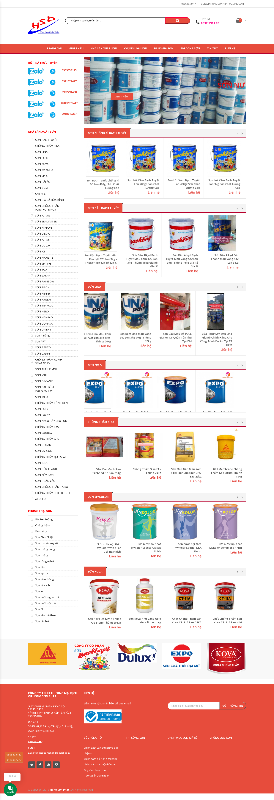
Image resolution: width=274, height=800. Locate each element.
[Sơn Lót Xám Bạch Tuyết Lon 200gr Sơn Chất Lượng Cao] (144, 158)
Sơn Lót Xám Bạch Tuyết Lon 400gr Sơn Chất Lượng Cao (185, 183)
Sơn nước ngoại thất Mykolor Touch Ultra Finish (107, 547)
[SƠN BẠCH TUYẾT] (92, 657)
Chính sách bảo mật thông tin (100, 764)
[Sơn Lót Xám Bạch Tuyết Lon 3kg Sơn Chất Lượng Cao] (225, 158)
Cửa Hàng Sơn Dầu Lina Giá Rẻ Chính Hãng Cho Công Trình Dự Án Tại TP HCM (226, 339)
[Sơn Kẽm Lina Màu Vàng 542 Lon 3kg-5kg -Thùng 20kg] (144, 311)
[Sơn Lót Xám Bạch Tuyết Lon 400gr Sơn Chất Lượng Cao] (185, 158)
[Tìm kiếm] (177, 20)
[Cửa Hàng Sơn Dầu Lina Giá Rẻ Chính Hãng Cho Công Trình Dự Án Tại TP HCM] (225, 311)
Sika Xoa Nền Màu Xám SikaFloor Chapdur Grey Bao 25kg (226, 472)
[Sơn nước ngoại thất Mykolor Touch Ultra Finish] (104, 521)
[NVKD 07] (53, 82)
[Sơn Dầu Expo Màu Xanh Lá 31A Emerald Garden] (185, 390)
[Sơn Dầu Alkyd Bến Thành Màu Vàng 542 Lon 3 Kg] (225, 233)
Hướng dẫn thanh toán (96, 775)
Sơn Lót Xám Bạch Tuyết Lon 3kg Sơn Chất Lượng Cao (226, 183)
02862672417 (188, 3)
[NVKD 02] (53, 115)
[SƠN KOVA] (226, 658)
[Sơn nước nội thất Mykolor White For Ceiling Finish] (144, 521)
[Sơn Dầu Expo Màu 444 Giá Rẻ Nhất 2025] (225, 390)
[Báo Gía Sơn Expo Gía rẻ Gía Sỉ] (104, 390)
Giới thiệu (76, 48)
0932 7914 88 (210, 23)
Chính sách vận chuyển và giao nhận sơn (101, 750)
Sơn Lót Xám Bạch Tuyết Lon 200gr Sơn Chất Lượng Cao (145, 183)
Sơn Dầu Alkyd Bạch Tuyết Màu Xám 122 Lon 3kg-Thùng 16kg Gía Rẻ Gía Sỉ (145, 260)
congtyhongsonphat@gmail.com (222, 3)
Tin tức (212, 48)
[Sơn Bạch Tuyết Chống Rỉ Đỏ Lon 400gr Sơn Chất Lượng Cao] (104, 158)
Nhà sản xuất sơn (104, 48)
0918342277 (14, 760)
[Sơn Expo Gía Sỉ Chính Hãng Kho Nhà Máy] (144, 390)
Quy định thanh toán (95, 770)
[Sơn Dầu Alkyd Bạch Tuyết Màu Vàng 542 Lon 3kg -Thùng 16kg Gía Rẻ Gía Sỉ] (185, 233)
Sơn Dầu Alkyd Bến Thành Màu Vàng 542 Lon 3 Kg (228, 258)
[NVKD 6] (53, 71)
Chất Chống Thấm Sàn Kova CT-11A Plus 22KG (227, 620)
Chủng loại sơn (135, 48)
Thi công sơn (190, 48)
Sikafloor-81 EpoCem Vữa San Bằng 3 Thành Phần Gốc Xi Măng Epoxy (104, 472)
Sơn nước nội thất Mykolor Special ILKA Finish (228, 547)
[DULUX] (137, 653)
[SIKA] (47, 654)
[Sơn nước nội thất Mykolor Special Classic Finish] (185, 521)
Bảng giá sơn (163, 48)
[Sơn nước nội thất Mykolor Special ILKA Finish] (225, 521)
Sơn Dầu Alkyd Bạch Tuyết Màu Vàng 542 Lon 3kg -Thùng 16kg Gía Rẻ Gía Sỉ (185, 260)
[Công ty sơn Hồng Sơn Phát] (44, 26)
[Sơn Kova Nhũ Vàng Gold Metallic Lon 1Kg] (185, 596)
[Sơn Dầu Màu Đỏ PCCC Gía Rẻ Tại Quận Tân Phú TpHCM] (185, 311)
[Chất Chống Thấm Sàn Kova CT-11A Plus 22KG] (225, 596)
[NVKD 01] (53, 93)
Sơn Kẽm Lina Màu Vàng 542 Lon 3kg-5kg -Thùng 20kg (145, 337)
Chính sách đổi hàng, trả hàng (100, 759)
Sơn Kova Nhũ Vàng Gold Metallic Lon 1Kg (185, 620)
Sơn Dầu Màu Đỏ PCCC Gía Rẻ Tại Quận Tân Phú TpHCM (185, 337)
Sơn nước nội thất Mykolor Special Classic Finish (186, 547)
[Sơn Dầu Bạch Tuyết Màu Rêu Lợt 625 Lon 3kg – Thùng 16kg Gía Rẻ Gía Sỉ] (104, 233)
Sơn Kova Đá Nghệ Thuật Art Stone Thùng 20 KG (144, 620)
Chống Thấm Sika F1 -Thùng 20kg (187, 471)
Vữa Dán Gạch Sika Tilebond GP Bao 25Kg (147, 471)
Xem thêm (115, 96)
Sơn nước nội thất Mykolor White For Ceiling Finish (149, 547)
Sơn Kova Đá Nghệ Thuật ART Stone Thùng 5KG (104, 620)
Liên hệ (230, 48)
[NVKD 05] (53, 104)
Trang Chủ (54, 48)
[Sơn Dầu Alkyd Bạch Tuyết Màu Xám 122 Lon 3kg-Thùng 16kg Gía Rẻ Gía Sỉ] (144, 233)
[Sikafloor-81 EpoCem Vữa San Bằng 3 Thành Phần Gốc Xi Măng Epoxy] (104, 447)
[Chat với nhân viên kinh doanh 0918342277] (36, 71)
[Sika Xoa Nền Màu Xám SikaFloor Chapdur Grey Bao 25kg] (225, 447)
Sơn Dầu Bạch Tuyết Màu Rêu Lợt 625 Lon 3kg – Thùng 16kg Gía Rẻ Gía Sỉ (104, 259)
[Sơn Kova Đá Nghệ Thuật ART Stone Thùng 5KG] (104, 596)
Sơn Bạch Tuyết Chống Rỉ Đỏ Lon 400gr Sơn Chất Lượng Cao (104, 184)
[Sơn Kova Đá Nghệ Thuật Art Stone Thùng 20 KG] (144, 596)
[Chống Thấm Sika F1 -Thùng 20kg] (185, 447)
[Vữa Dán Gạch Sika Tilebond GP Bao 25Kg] (144, 447)
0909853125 (14, 754)
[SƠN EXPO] (181, 656)
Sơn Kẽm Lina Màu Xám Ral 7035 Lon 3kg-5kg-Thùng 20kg (105, 337)
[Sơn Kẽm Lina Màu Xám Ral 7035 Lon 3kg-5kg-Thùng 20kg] (104, 311)
